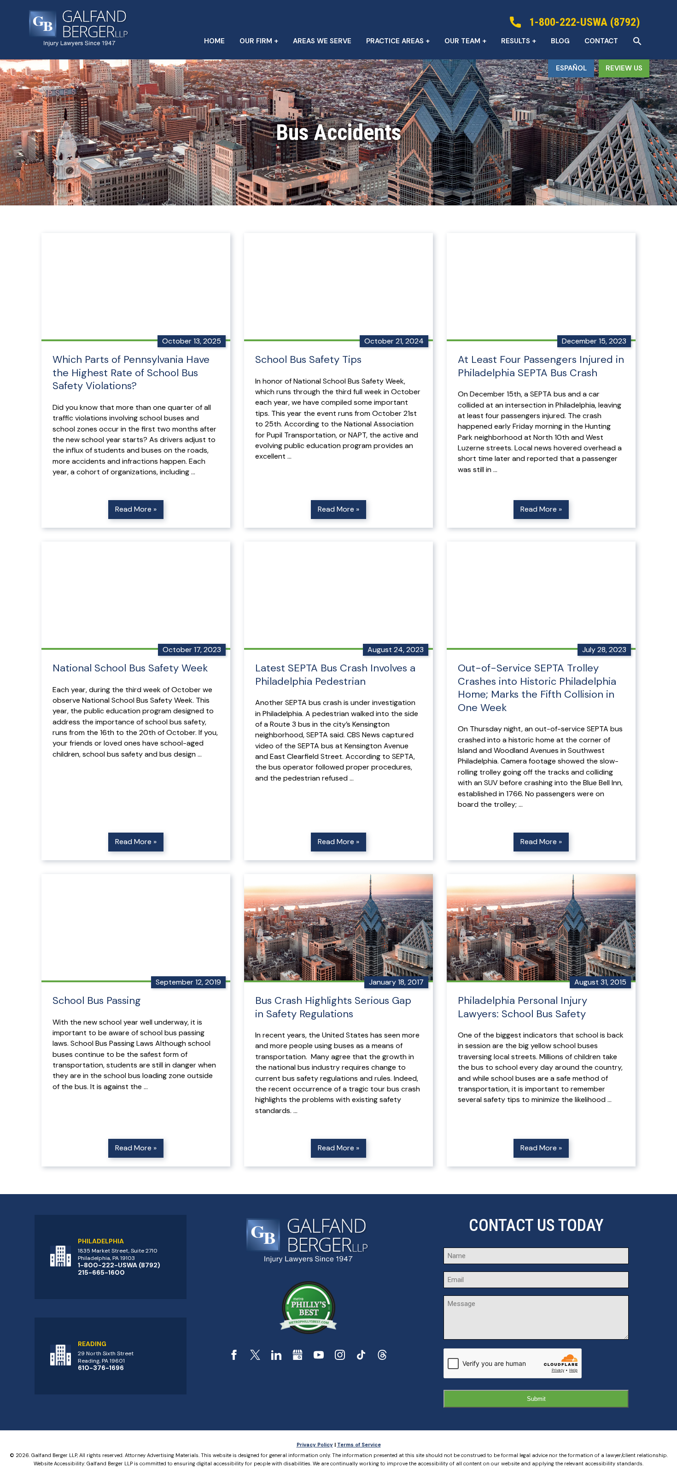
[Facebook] (234, 1357)
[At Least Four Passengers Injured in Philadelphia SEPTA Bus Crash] (541, 287)
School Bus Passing (97, 1000)
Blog (560, 41)
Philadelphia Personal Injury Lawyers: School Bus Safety (522, 1007)
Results (515, 41)
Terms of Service (359, 1444)
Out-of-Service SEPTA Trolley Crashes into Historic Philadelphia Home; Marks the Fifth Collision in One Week (537, 688)
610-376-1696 (101, 1368)
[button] (637, 41)
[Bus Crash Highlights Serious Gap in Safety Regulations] (338, 928)
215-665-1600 (101, 1272)
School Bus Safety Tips (308, 359)
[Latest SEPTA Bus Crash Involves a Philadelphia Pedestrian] (338, 596)
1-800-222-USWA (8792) (119, 1265)
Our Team (462, 41)
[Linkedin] (276, 1357)
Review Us (624, 68)
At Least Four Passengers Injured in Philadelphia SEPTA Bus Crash (541, 366)
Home (214, 41)
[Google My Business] (297, 1357)
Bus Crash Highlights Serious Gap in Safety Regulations (333, 1007)
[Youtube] (318, 1357)
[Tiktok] (361, 1357)
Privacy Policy (315, 1444)
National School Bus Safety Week (130, 668)
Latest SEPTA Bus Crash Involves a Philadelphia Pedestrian (335, 675)
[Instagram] (340, 1357)
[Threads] (382, 1357)
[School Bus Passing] (135, 928)
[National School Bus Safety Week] (135, 596)
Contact (601, 41)
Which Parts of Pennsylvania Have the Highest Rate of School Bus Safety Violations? (131, 372)
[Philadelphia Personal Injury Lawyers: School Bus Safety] (541, 928)
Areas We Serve (322, 41)
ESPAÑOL (571, 68)
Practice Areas (395, 41)
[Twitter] (255, 1357)
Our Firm (255, 41)
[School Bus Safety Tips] (338, 287)
